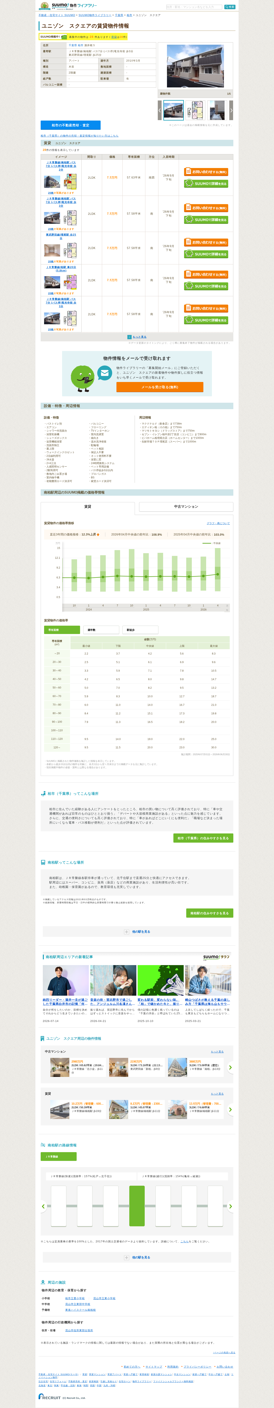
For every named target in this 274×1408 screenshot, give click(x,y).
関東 (56, 1385)
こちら (184, 1241)
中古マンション (182, 1374)
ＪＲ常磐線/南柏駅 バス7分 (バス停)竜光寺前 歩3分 (61, 202)
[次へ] (230, 1067)
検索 (231, 6)
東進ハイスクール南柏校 (80, 1309)
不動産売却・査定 (77, 1381)
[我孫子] (215, 1206)
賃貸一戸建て (131, 1374)
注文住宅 (43, 1381)
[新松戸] (84, 1206)
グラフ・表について (218, 523)
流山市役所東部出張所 (79, 1330)
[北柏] (189, 1206)
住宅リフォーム (58, 1381)
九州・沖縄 (109, 1385)
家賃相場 (144, 1374)
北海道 (42, 1385)
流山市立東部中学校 (77, 1304)
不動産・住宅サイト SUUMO (57, 15)
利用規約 (173, 1366)
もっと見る (217, 1051)
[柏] (163, 1206)
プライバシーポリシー (197, 1366)
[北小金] (110, 1206)
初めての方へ (132, 1366)
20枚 (51, 193)
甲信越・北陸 (68, 1385)
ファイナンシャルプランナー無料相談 (173, 1381)
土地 (227, 1374)
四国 (92, 1385)
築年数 (91, 629)
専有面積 (53, 629)
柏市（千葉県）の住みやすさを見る (203, 838)
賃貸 (114, 36)
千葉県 (119, 15)
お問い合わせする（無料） (206, 172)
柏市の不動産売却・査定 (70, 125)
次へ (230, 1206)
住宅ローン (125, 1381)
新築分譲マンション (161, 1374)
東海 (79, 1385)
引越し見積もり (108, 1381)
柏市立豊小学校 (75, 1298)
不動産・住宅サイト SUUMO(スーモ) (58, 1374)
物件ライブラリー (142, 1381)
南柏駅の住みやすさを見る (210, 913)
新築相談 (93, 1381)
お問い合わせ (225, 1366)
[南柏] (137, 1206)
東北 (50, 1385)
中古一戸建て (215, 1374)
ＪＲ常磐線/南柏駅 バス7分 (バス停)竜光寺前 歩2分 (61, 166)
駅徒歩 (131, 629)
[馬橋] (58, 1206)
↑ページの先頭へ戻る (224, 1352)
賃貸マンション (97, 1374)
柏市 (129, 15)
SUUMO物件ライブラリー (95, 15)
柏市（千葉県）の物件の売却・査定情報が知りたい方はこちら (80, 135)
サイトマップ (154, 1366)
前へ (44, 1206)
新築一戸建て (199, 1374)
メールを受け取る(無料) (159, 387)
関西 (85, 1385)
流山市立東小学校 (104, 1298)
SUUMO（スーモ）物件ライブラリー (68, 6)
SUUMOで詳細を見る (206, 183)
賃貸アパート (114, 1374)
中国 (99, 1385)
